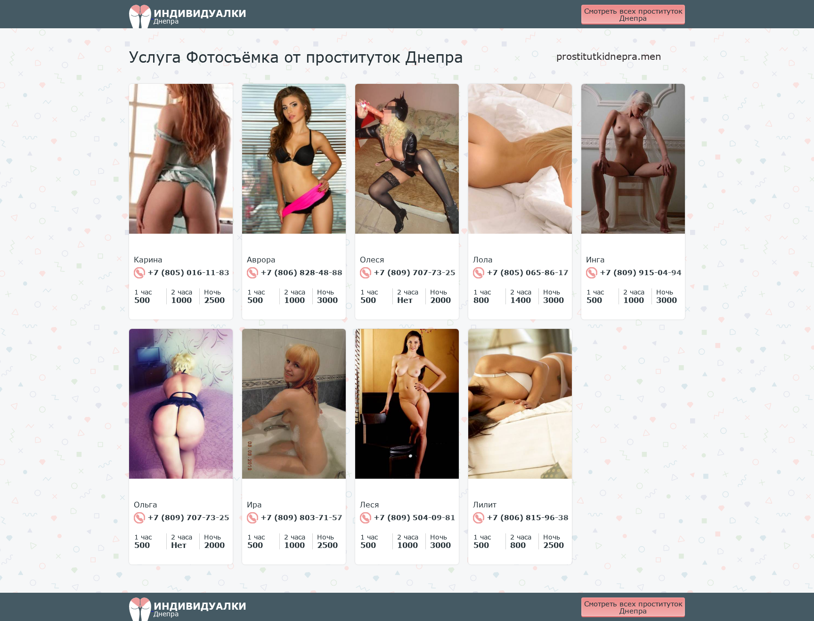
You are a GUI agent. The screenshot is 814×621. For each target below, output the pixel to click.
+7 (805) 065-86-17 (526, 272)
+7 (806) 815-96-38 (526, 517)
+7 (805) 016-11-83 (187, 272)
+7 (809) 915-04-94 (639, 272)
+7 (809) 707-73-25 (413, 272)
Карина (148, 259)
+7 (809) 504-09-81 (413, 517)
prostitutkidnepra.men (609, 56)
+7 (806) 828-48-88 (300, 272)
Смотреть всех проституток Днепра (633, 14)
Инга (595, 259)
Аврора (261, 259)
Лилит (485, 504)
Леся (369, 504)
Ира (254, 504)
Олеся (372, 259)
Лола (483, 259)
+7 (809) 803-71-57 (300, 517)
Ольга (145, 504)
